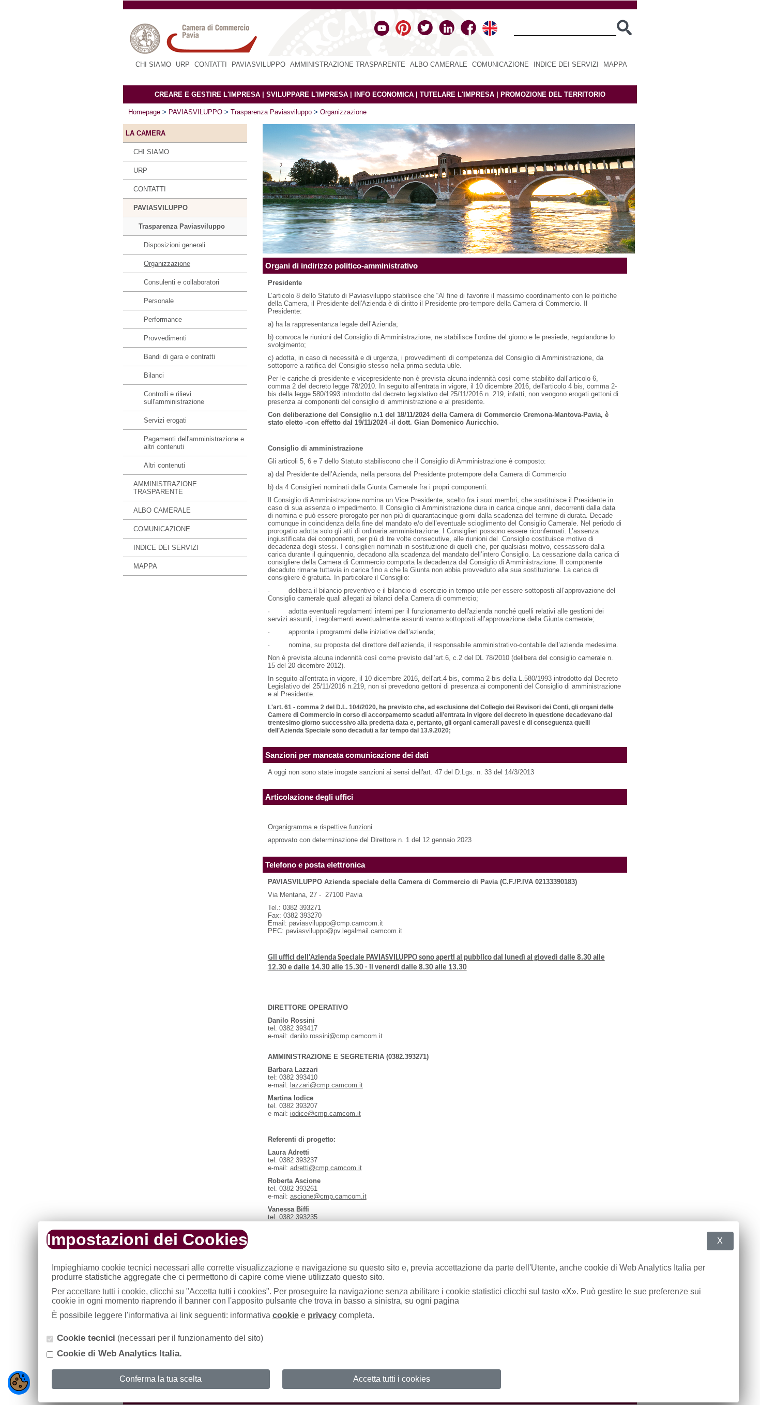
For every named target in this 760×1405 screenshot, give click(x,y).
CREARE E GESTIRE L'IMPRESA (207, 94)
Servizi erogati (165, 420)
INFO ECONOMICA (384, 94)
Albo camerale (438, 64)
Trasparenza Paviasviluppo (271, 112)
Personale (159, 301)
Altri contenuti (164, 465)
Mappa (615, 64)
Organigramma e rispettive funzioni (320, 827)
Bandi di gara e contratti (179, 357)
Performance (163, 319)
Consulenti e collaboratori (181, 282)
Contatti (210, 64)
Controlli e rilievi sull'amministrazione (174, 398)
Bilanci (154, 375)
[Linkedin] (446, 33)
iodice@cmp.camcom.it (325, 1113)
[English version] (489, 33)
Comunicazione (500, 64)
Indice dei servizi (566, 64)
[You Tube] (381, 33)
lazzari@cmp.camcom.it (326, 1085)
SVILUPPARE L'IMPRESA (307, 94)
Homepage (144, 112)
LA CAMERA (145, 133)
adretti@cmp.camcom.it (326, 1168)
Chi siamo (153, 64)
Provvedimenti (165, 338)
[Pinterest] (403, 33)
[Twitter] (425, 33)
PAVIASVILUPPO (258, 64)
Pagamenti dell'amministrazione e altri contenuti (194, 443)
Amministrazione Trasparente (347, 64)
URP (183, 64)
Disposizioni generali (174, 245)
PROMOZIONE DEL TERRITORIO (552, 94)
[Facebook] (468, 33)
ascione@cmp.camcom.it (328, 1196)
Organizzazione (343, 112)
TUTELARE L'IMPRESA (457, 94)
